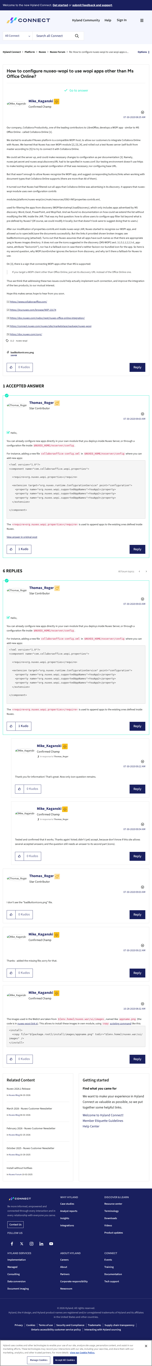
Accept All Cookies (65, 1360)
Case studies (67, 1204)
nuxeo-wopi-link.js (27, 1023)
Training (109, 1267)
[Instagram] (31, 1243)
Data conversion (16, 1281)
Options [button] (142, 52)
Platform (30, 52)
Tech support (111, 1281)
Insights (64, 1218)
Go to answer (79, 90)
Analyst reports (68, 1211)
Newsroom (66, 1289)
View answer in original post (22, 537)
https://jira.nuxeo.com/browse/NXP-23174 (33, 310)
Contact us (15, 1224)
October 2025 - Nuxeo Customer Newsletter (30, 1148)
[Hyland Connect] (28, 20)
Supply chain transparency (119, 1325)
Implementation (16, 1260)
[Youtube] (51, 1243)
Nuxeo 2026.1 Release (18, 1089)
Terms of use (46, 1325)
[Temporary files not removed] (146, 571)
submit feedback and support (92, 5)
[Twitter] (21, 1243)
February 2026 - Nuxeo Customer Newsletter (31, 1128)
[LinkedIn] (41, 1243)
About (63, 1267)
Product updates (113, 1233)
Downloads (110, 1218)
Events (108, 1260)
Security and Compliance (70, 1325)
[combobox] (58, 35)
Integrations (67, 1225)
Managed (12, 1267)
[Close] (146, 1346)
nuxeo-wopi (21, 340)
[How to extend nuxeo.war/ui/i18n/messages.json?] (139, 571)
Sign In (122, 20)
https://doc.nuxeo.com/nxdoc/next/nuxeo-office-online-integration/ (47, 318)
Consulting (13, 1274)
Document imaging (18, 1289)
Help (108, 20)
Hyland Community (86, 20)
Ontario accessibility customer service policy (56, 1330)
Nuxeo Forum (57, 52)
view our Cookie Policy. (82, 1352)
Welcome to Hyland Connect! (103, 1115)
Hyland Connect (12, 52)
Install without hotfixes (19, 1168)
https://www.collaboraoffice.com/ (28, 302)
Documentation (113, 1274)
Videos (108, 1225)
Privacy (19, 1325)
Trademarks (94, 1325)
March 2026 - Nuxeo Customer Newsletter (29, 1109)
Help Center (91, 1126)
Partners (65, 1274)
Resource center (113, 1204)
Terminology (111, 1211)
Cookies (30, 1325)
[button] (11, 367)
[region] (76, 1353)
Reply (137, 367)
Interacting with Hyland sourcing (102, 1330)
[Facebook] (11, 1243)
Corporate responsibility (74, 1281)
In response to (54, 756)
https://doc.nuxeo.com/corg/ (26, 334)
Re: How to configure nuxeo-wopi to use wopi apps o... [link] (98, 52)
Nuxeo (42, 52)
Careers (64, 1260)
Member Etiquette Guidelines (103, 1120)
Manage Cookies (38, 1360)
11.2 (12, 340)
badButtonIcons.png (22, 352)
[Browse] (141, 20)
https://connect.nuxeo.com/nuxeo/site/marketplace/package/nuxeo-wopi (50, 326)
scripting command (120, 1023)
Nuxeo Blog (14, 1095)
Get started (60, 5)
